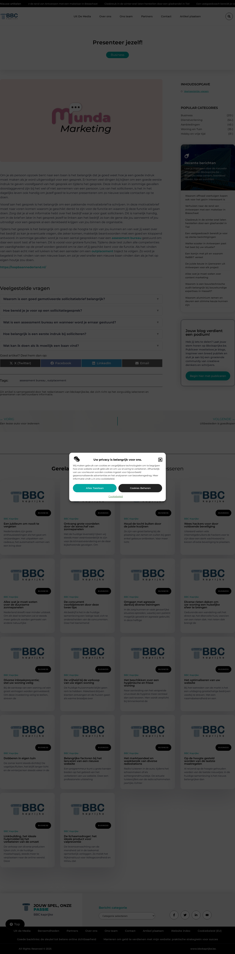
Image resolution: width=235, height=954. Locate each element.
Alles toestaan (95, 488)
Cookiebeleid (116, 496)
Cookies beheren (140, 488)
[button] (160, 460)
